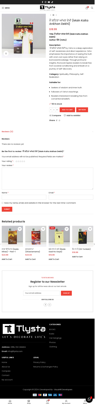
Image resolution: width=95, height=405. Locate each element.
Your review (8, 165)
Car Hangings (55, 338)
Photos (52, 342)
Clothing (53, 346)
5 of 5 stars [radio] (24, 161)
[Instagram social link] (45, 2)
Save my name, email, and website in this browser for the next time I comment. (40, 203)
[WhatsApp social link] (59, 120)
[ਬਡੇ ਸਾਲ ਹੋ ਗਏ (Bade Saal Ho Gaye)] (59, 236)
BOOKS (52, 329)
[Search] (92, 8)
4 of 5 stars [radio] (22, 161)
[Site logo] (47, 7)
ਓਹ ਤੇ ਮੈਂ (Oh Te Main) (81, 249)
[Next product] (56, 15)
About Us (6, 367)
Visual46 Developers (63, 389)
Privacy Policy (39, 362)
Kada (51, 334)
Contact (5, 375)
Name (5, 192)
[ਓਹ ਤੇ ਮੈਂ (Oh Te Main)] (82, 236)
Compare (6, 371)
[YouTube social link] (49, 2)
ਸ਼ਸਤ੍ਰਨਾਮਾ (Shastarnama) (32, 250)
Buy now (82, 110)
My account (7, 379)
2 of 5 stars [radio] (18, 161)
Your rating (7, 161)
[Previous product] (50, 15)
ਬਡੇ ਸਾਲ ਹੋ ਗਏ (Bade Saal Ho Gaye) (57, 250)
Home (4, 362)
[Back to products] (53, 15)
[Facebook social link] (42, 2)
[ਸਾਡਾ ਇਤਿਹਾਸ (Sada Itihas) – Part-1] (12, 236)
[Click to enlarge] (6, 53)
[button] (7, 259)
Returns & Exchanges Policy (45, 367)
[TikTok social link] (52, 2)
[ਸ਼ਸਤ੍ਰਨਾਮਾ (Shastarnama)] (35, 236)
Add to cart (67, 110)
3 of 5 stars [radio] (20, 161)
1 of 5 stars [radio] (16, 161)
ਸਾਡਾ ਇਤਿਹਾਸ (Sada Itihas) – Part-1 (10, 250)
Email (52, 192)
